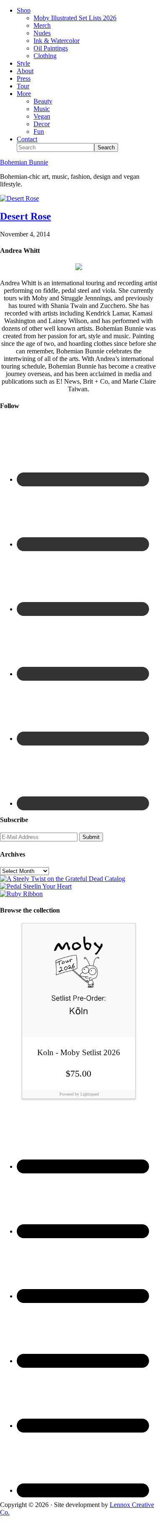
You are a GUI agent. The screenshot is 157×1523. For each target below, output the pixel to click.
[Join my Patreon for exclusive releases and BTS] (21, 893)
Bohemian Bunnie (24, 162)
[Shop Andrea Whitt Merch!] (36, 886)
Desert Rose (25, 216)
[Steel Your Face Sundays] (62, 878)
